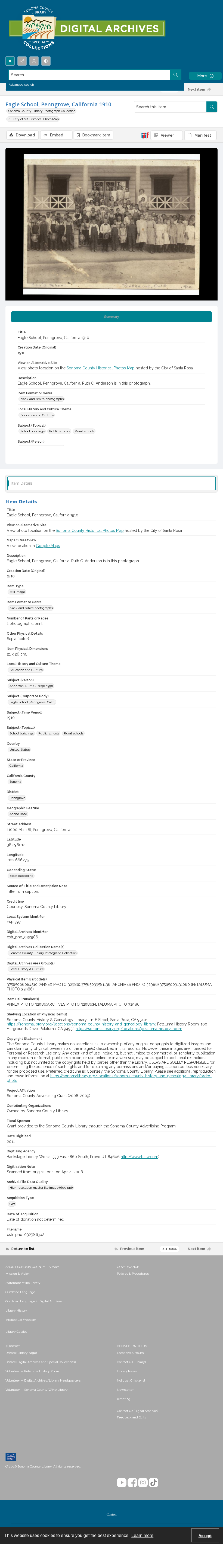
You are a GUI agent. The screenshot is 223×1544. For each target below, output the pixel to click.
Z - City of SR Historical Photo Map (33, 119)
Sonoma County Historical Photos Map (101, 368)
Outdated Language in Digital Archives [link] (33, 1301)
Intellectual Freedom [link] (20, 1320)
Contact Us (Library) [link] (131, 1362)
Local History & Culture (27, 969)
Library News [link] (127, 1371)
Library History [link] (16, 1310)
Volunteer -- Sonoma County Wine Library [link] (36, 1390)
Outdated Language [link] (20, 1292)
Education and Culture (37, 415)
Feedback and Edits (131, 1417)
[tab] (111, 317)
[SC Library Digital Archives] (86, 28)
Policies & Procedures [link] (133, 1274)
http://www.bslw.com (139, 1157)
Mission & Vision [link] (17, 1274)
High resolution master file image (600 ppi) (41, 1188)
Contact (111, 1514)
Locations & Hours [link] (130, 1353)
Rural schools (84, 431)
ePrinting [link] (123, 1399)
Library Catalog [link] (16, 1332)
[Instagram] (143, 1482)
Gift (12, 1204)
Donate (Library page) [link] (21, 1353)
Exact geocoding (21, 876)
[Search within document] (211, 106)
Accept (205, 1535)
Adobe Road (18, 814)
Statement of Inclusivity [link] (23, 1283)
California (16, 766)
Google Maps (48, 546)
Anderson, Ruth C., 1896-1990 (31, 686)
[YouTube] (121, 1482)
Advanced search (21, 85)
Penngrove (17, 798)
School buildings (32, 431)
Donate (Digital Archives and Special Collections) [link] (40, 1362)
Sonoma (15, 782)
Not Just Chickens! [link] (131, 1380)
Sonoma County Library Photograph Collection (41, 111)
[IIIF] (145, 135)
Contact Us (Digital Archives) (137, 1411)
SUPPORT (12, 1346)
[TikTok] (153, 1482)
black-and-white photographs (42, 399)
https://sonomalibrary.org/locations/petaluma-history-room (129, 1029)
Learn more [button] (142, 1535)
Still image (17, 592)
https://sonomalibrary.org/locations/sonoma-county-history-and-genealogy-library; (81, 1024)
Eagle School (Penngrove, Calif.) (32, 702)
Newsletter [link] (125, 1390)
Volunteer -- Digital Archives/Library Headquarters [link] (42, 1380)
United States (20, 750)
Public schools (59, 431)
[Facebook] (132, 1482)
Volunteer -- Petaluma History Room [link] (32, 1371)
